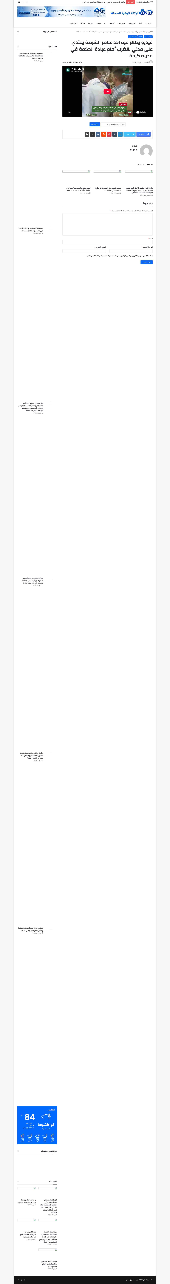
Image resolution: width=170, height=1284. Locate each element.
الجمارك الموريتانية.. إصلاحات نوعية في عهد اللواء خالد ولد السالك (31, 229)
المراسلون (73, 23)
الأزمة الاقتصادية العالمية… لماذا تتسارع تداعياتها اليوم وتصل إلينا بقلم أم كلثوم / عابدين (31, 756)
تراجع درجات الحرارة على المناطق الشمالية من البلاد (26, 1201)
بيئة (105, 23)
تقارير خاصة (121, 23)
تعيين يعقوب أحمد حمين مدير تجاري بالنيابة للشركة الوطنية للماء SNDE (78, 189)
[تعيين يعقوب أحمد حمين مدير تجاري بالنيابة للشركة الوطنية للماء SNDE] (76, 178)
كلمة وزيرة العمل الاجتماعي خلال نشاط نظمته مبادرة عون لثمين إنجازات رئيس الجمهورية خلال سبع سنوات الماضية (88, 2)
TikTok (82, 23)
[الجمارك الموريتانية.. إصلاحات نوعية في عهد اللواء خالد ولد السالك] (51, 313)
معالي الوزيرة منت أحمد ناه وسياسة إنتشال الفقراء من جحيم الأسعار (30, 929)
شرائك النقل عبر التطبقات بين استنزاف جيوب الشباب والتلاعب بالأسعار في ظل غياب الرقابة (32, 581)
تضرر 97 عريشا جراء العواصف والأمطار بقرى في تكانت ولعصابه (28, 1234)
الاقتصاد (112, 23)
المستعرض (140, 32)
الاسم (150, 238)
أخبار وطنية (131, 23)
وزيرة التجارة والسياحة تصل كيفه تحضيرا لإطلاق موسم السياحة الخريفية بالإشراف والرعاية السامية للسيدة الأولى (139, 190)
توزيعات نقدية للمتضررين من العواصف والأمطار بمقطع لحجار (49, 1264)
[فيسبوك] (133, 149)
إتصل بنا (90, 23)
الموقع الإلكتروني (100, 247)
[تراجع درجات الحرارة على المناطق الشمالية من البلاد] (26, 1192)
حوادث (99, 23)
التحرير (146, 62)
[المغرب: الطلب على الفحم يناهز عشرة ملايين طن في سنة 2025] (107, 178)
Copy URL (94, 124)
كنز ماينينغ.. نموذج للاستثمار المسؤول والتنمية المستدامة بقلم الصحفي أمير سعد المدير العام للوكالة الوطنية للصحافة (31, 407)
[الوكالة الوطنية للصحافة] (131, 12)
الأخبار (140, 23)
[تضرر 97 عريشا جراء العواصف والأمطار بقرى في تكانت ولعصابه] (26, 1224)
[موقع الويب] (136, 149)
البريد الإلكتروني (147, 247)
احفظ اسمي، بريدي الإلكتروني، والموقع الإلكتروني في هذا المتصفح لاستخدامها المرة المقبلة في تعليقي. (118, 256)
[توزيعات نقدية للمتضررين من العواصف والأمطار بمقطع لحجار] (48, 1254)
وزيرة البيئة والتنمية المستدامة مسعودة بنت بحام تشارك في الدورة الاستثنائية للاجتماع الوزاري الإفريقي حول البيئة (48, 1236)
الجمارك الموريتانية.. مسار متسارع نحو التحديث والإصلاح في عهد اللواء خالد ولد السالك (30, 56)
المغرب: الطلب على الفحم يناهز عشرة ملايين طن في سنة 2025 (108, 189)
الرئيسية (148, 23)
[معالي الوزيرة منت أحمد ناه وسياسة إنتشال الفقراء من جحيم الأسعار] (51, 1013)
